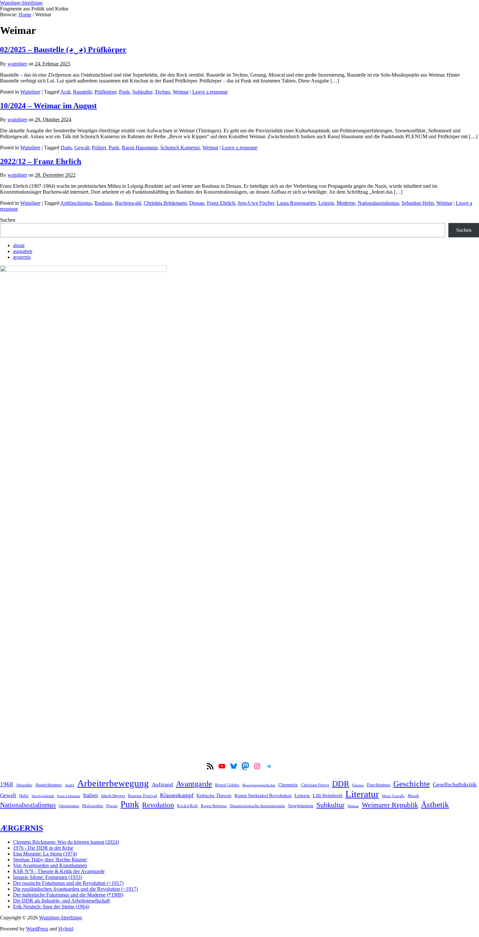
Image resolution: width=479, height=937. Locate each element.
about (18, 245)
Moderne (346, 203)
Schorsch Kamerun (180, 147)
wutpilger (17, 64)
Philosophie (92, 805)
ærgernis (22, 257)
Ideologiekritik (43, 796)
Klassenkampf (177, 795)
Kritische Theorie (214, 795)
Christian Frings (315, 784)
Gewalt (81, 147)
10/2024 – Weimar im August (48, 105)
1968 (6, 784)
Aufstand (162, 784)
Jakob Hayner (113, 795)
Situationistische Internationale (257, 805)
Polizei (99, 147)
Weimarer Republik (390, 805)
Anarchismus (48, 784)
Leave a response (210, 92)
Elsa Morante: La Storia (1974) (45, 853)
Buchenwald (128, 203)
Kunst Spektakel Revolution (263, 795)
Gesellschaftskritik (455, 784)
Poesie (112, 805)
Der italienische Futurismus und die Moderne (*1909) (68, 895)
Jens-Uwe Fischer (256, 203)
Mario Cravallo (393, 796)
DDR (340, 783)
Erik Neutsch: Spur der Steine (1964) (51, 906)
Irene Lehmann (68, 796)
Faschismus (378, 784)
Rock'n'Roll (187, 805)
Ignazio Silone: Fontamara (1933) (47, 877)
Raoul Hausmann (140, 147)
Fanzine (358, 785)
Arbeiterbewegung (113, 783)
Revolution (158, 805)
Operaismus (69, 805)
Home (25, 14)
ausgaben (22, 251)
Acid (65, 92)
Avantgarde (194, 784)
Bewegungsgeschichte (258, 785)
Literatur (362, 794)
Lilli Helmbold (327, 795)
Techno (162, 92)
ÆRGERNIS (21, 828)
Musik (413, 795)
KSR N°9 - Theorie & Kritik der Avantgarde (59, 871)
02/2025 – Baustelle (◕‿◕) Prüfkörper (63, 49)
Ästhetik (435, 804)
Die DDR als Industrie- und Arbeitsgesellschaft (61, 900)
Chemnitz (288, 784)
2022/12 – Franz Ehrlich (40, 161)
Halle (24, 795)
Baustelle (82, 92)
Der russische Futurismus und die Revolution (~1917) (68, 883)
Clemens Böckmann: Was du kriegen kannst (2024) (66, 842)
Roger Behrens (214, 805)
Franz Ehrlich (221, 203)
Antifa (69, 785)
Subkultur (142, 92)
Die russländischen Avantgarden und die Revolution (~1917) (75, 889)
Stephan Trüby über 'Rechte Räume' (50, 859)
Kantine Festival (142, 795)
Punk (124, 92)
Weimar (181, 92)
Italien (90, 795)
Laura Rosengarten (296, 203)
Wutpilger (30, 92)
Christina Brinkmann (165, 203)
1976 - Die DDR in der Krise (43, 848)
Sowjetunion (300, 805)
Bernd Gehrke (227, 784)
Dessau (196, 203)
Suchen (7, 220)
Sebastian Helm (417, 203)
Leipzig (326, 203)
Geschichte (411, 783)
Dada (66, 147)
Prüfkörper (105, 92)
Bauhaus (103, 203)
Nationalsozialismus (378, 203)
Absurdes (24, 784)
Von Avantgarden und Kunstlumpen (50, 865)
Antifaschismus (76, 203)
